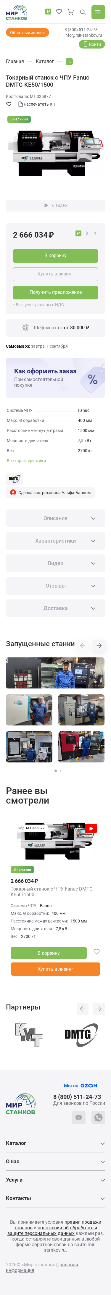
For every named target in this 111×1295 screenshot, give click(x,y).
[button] (55, 771)
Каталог (16, 1143)
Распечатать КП (39, 104)
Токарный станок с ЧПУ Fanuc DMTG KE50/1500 (52, 891)
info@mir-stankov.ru (83, 35)
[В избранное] (93, 953)
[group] (55, 153)
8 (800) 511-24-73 (81, 29)
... (69, 61)
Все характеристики (26, 460)
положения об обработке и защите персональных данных (52, 1230)
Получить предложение (56, 292)
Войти (95, 44)
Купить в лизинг (55, 274)
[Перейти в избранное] (59, 12)
